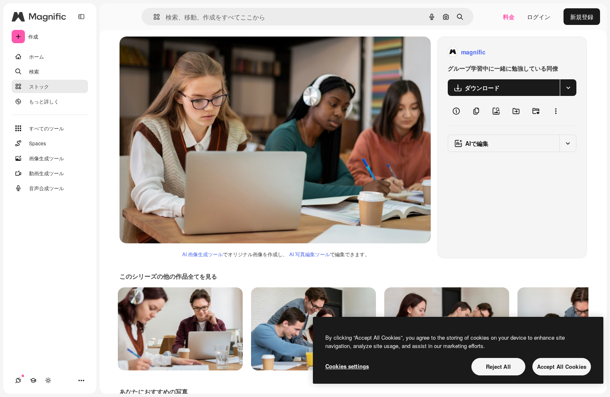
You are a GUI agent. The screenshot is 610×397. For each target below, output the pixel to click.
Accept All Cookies (561, 366)
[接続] (18, 380)
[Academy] (33, 380)
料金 (509, 16)
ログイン (538, 16)
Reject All (498, 366)
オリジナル (176, 52)
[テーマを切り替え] (48, 380)
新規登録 (581, 16)
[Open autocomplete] (153, 17)
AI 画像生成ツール (202, 253)
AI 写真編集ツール (309, 253)
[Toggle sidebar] (81, 16)
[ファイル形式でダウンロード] (568, 87)
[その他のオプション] (555, 111)
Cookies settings (347, 366)
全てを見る (202, 276)
